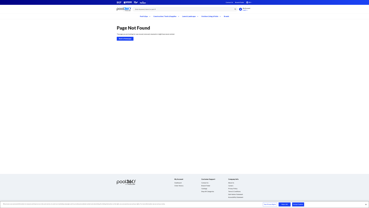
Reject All (285, 204)
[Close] (366, 204)
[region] (184, 204)
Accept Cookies (298, 204)
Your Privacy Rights (270, 204)
